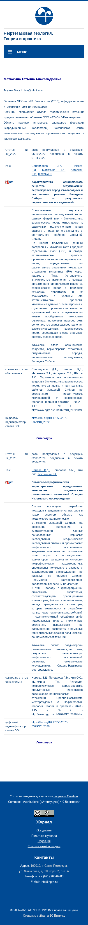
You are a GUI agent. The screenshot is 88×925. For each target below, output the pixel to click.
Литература (44, 438)
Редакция (44, 841)
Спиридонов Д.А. (47, 166)
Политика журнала (44, 835)
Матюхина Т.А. (53, 170)
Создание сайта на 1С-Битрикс (44, 915)
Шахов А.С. (45, 174)
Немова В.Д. (40, 470)
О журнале (44, 830)
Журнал (44, 822)
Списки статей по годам (44, 846)
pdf (11, 182)
